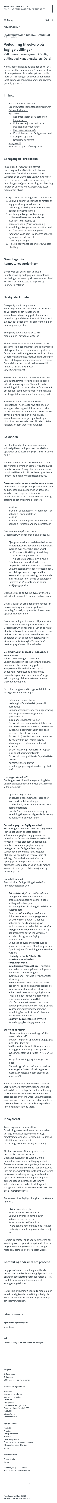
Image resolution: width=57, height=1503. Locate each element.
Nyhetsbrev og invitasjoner (18, 1380)
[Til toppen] (28, 1483)
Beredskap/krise (11, 1439)
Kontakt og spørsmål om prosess (26, 146)
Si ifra (6, 1448)
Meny (10, 20)
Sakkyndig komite (18, 110)
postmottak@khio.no (20, 1471)
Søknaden (14, 113)
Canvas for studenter (13, 1394)
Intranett (8, 1391)
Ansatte (7, 1431)
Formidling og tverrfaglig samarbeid (32, 133)
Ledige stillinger (11, 1434)
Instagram (10, 1377)
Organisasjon (30, 34)
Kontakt (7, 1428)
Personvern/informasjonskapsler (18, 1442)
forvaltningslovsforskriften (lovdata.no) (25, 1143)
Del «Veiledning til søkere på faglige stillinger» (24, 1343)
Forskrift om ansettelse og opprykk (22, 282)
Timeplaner (9, 1403)
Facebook (10, 1374)
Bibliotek (8, 1437)
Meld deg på (9, 1327)
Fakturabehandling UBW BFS (16, 1408)
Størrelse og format (23, 140)
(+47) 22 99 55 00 (19, 1468)
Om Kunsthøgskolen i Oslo (13, 34)
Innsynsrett (15, 143)
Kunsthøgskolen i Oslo (12, 1496)
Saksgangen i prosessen (22, 103)
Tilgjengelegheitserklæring (15, 1445)
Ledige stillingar (44, 34)
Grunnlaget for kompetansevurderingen (30, 107)
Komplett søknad (22, 137)
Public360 (8, 1411)
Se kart (7, 1462)
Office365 (8, 1400)
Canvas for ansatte (12, 1397)
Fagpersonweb (10, 1417)
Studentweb (9, 1414)
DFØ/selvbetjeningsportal (15, 1405)
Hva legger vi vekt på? (24, 130)
